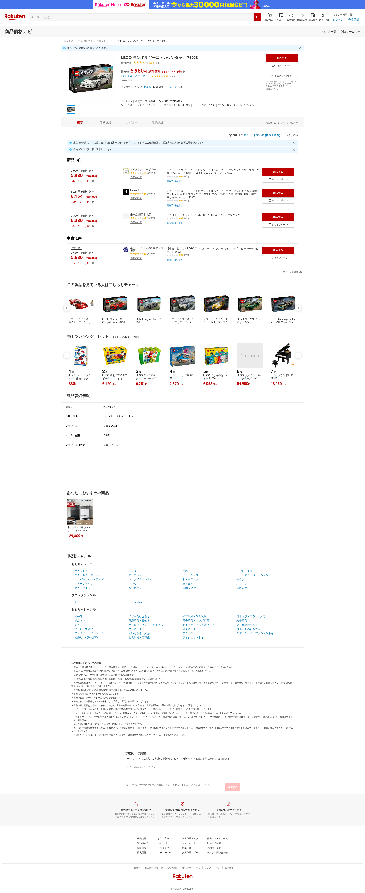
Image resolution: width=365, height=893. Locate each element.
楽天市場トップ (72, 41)
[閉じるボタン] (300, 48)
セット (113, 41)
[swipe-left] (67, 308)
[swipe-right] (298, 308)
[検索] (257, 17)
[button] (281, 17)
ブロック (101, 41)
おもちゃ (88, 41)
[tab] (80, 122)
